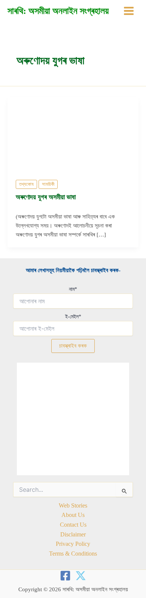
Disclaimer (73, 534)
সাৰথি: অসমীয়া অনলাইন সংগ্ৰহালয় (58, 11)
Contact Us (73, 524)
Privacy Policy (73, 544)
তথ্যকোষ (26, 184)
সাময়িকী (48, 184)
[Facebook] (65, 575)
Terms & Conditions (73, 553)
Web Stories (73, 505)
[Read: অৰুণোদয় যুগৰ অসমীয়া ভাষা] (73, 134)
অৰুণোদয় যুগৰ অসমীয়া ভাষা (46, 197)
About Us (73, 515)
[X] (80, 575)
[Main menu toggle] (129, 11)
